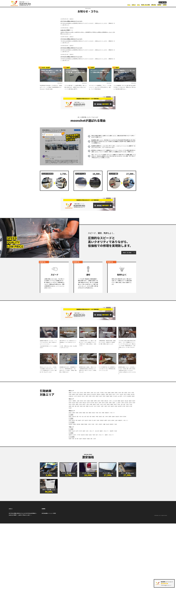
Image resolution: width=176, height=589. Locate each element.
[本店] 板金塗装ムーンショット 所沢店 (49, 562)
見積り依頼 (163, 2)
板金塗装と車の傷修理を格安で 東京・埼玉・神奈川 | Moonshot (14, 3)
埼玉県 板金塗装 (45, 117)
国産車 (67, 117)
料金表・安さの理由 (127, 302)
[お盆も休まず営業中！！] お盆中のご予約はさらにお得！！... (20, 564)
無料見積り (103, 154)
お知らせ (10, 558)
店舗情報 (43, 558)
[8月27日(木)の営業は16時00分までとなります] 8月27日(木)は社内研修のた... (23, 562)
